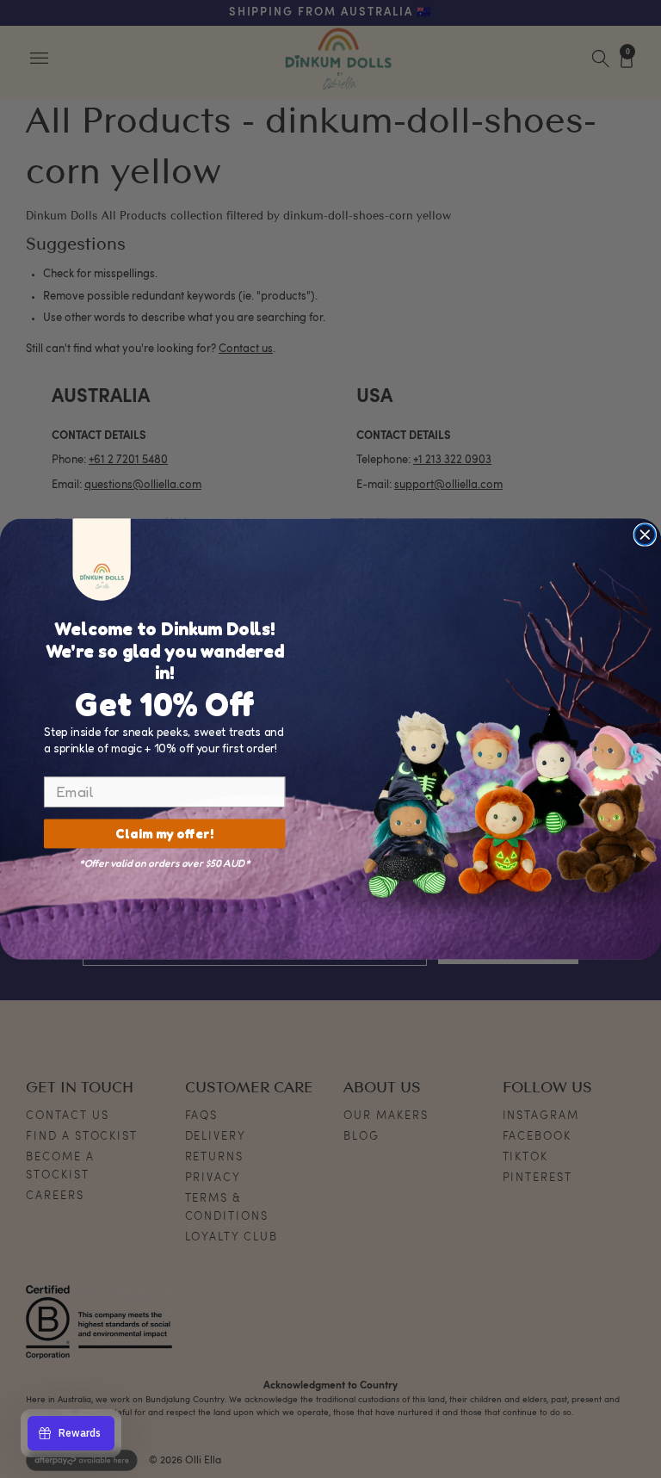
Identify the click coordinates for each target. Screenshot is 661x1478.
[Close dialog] (644, 534)
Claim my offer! (164, 834)
